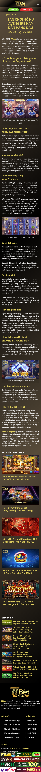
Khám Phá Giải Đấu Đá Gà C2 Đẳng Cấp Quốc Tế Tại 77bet (25, 662)
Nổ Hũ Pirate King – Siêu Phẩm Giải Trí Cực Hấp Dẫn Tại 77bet (18, 603)
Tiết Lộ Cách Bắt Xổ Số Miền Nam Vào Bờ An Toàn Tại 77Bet (26, 668)
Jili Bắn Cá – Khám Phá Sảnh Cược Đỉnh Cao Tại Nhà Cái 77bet (22, 654)
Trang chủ (6, 15)
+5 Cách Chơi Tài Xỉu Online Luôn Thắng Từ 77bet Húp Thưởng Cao (23, 630)
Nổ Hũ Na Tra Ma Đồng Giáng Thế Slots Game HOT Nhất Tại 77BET (20, 540)
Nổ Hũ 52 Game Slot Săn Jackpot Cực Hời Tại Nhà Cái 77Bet (19, 478)
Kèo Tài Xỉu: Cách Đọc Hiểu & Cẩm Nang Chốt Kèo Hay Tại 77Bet (22, 675)
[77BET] (20, 3)
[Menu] (38, 3)
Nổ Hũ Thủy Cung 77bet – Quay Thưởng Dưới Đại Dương (18, 509)
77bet (13, 39)
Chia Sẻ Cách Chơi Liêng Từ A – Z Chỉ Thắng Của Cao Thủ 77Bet (23, 646)
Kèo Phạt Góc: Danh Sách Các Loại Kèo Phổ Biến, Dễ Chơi (25, 622)
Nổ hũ (14, 15)
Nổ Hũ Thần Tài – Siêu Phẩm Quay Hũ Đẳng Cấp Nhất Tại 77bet (20, 571)
